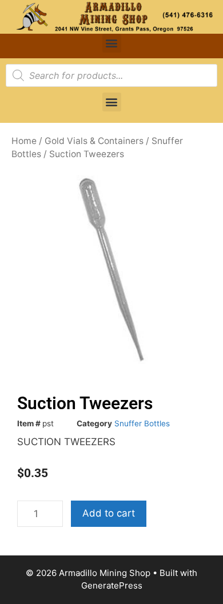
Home (24, 140)
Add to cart (108, 513)
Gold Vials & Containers (94, 140)
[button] (111, 43)
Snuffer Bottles (142, 423)
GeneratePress (111, 585)
